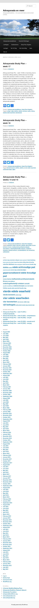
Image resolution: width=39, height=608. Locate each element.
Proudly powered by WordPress (19, 604)
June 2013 (6, 554)
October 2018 (6, 440)
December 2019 (7, 413)
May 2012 (5, 569)
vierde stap (18, 295)
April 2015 (6, 512)
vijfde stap (26, 302)
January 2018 (6, 457)
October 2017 (6, 461)
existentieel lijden (7, 169)
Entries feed (6, 578)
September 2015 (7, 503)
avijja (12, 111)
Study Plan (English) (26, 44)
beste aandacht (23, 260)
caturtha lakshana (8, 264)
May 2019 (5, 427)
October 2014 (6, 523)
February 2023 (7, 343)
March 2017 (6, 474)
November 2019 (7, 415)
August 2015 (6, 504)
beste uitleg (23, 262)
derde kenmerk (11, 168)
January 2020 (6, 411)
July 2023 (5, 333)
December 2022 (7, 347)
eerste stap (14, 270)
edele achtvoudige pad (24, 267)
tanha (29, 111)
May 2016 (5, 493)
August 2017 (6, 465)
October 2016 (6, 484)
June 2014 (6, 531)
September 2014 (7, 525)
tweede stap (23, 288)
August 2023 (6, 332)
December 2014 (7, 520)
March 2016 (6, 497)
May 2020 (5, 404)
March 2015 (6, 514)
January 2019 (6, 434)
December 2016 (7, 480)
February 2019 (7, 432)
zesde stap (25, 305)
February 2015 (7, 516)
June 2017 (6, 468)
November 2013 (7, 544)
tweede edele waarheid (9, 113)
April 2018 (6, 451)
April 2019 (6, 428)
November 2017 (7, 459)
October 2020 (6, 394)
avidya (8, 111)
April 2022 (6, 360)
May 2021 (5, 381)
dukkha (20, 111)
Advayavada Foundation (10, 592)
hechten (25, 111)
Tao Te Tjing (14, 48)
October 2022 (6, 351)
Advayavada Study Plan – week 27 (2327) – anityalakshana (19, 315)
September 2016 (7, 485)
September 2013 (7, 548)
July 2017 (5, 466)
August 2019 (6, 421)
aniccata (18, 245)
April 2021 (6, 383)
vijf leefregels (9, 304)
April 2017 (6, 472)
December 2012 (7, 565)
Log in (5, 576)
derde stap (33, 264)
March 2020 (6, 408)
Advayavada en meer (13, 10)
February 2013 (7, 561)
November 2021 (7, 370)
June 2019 (6, 425)
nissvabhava (6, 248)
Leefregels (6, 44)
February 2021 (7, 387)
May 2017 (5, 470)
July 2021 (5, 377)
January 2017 (6, 478)
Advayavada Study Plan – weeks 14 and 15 (14, 178)
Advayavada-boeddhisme (9, 41)
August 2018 (6, 444)
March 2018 (6, 453)
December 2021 (7, 368)
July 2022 (5, 354)
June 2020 (6, 402)
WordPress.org (7, 581)
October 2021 (6, 371)
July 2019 (5, 423)
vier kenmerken (30, 250)
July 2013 (5, 552)
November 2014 (7, 522)
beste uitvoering (30, 262)
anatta (14, 245)
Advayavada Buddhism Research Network (14, 590)
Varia (30, 48)
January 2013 (6, 563)
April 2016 (6, 495)
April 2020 (6, 406)
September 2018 (7, 442)
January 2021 (6, 389)
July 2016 (5, 489)
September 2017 (7, 463)
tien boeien (30, 286)
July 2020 (5, 400)
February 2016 (7, 499)
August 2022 (6, 352)
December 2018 (7, 436)
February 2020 (7, 409)
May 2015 (5, 510)
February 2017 (7, 476)
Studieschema (14, 44)
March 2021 (6, 385)
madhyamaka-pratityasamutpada (20, 247)
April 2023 (6, 339)
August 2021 (6, 375)
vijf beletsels (18, 113)
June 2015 (6, 508)
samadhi (26, 283)
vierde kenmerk (9, 294)
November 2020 (7, 392)
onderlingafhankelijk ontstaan (17, 248)
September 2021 (7, 373)
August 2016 (6, 487)
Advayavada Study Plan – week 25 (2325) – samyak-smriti (19, 321)
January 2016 (6, 501)
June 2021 (6, 379)
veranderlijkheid (22, 250)
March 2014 (6, 537)
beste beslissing (31, 260)
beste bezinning (7, 262)
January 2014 (6, 541)
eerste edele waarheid (30, 168)
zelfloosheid (6, 252)
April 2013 (6, 558)
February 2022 (7, 364)
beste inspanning (15, 262)
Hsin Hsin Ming (23, 48)
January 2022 (6, 366)
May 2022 (5, 358)
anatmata (9, 245)
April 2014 (6, 535)
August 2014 (6, 527)
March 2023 (6, 341)
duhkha (16, 111)
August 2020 (6, 398)
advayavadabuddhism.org (10, 594)
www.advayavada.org (9, 597)
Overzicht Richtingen (24, 41)
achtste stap (6, 260)
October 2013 (6, 546)
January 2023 (6, 345)
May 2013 (5, 556)
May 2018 (5, 449)
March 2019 (6, 430)
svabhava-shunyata (18, 286)
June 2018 (6, 447)
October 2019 (6, 417)
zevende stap (31, 305)
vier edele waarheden (16, 298)
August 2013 (6, 550)
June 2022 (6, 356)
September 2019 (7, 419)
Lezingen (5, 48)
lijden (14, 169)
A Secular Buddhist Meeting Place (12, 588)
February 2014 (7, 539)
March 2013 (6, 560)
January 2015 (6, 518)
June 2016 (6, 491)
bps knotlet (29, 245)
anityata (23, 245)
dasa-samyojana (18, 264)
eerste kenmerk (6, 270)
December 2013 (7, 542)
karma (10, 247)
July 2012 (5, 567)
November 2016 (7, 482)
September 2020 (7, 396)
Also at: (5, 52)
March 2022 (6, 362)
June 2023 (6, 335)
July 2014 (5, 529)
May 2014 (5, 533)
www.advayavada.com (9, 596)
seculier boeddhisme (8, 286)
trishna (33, 111)
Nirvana (5, 281)
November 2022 (7, 349)
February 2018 (7, 455)
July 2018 (5, 446)
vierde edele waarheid (16, 291)
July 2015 (5, 506)
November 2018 (7, 438)
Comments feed (7, 579)
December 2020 (7, 390)
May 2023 (5, 337)
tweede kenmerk (12, 250)
